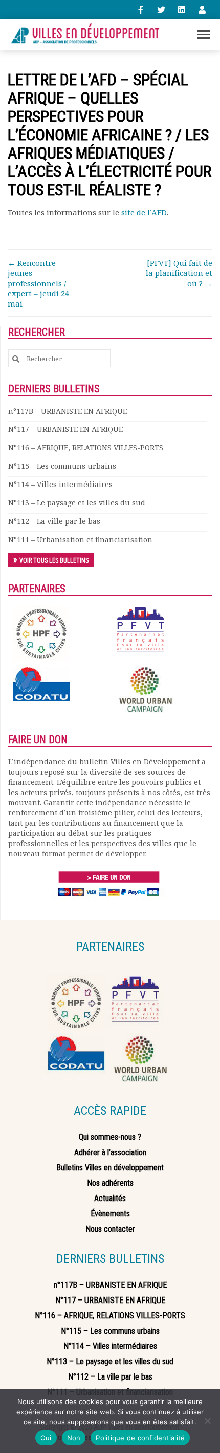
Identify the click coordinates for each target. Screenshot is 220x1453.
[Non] (207, 1421)
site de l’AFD (144, 212)
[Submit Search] (16, 358)
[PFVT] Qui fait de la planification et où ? (179, 273)
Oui (46, 1438)
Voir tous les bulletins (54, 560)
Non (74, 1438)
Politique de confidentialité (140, 1438)
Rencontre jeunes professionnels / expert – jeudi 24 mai (38, 283)
